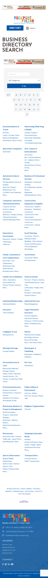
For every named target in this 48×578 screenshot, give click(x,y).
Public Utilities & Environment (31, 388)
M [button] (39, 100)
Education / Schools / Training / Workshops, (13, 240)
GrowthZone (26, 576)
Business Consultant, (10, 390)
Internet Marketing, (9, 220)
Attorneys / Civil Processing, (34, 321)
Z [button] (27, 114)
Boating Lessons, (8, 271)
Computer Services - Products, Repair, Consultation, (10, 209)
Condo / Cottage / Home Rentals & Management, (11, 136)
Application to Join (8, 550)
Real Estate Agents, (9, 412)
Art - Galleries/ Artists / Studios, (32, 161)
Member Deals (7, 553)
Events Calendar (26, 489)
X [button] (33, 109)
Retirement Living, (9, 266)
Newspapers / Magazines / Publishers (33, 355)
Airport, (14, 140)
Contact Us (38, 491)
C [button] (25, 95)
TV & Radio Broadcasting (33, 143)
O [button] (21, 104)
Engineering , (29, 192)
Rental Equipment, (31, 195)
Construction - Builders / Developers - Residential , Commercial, (33, 209)
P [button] (25, 104)
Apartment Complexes (12, 149)
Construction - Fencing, (32, 225)
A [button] (16, 95)
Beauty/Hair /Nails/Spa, (11, 368)
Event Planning (31, 233)
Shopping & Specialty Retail (33, 434)
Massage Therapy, (9, 371)
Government (30, 254)
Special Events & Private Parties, (33, 166)
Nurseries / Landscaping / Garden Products (33, 294)
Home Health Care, (9, 282)
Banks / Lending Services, (33, 323)
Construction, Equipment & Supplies (34, 202)
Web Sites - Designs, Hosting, (12, 214)
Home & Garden (31, 277)
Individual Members (9, 304)
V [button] (24, 109)
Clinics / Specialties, (9, 280)
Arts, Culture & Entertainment (31, 150)
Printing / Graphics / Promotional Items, (31, 134)
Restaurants (8, 433)
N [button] (16, 104)
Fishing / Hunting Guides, (11, 469)
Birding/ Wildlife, (8, 458)
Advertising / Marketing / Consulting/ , (33, 139)
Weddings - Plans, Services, (34, 241)
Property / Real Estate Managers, (10, 416)
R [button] (34, 104)
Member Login (7, 544)
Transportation (31, 455)
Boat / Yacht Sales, (31, 342)
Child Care (6, 244)
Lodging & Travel (10, 332)
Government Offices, (31, 258)
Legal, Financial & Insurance (32, 311)
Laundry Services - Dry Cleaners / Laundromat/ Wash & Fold (13, 378)
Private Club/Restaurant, (33, 244)
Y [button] (38, 109)
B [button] (20, 95)
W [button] (29, 109)
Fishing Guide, (7, 461)
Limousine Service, (31, 458)
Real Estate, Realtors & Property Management (12, 407)
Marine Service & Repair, (33, 335)
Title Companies (8, 313)
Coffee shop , (7, 439)
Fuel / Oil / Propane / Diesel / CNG (34, 397)
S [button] (38, 104)
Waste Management (31, 304)
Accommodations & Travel (11, 128)
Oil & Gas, (28, 393)
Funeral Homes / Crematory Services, (12, 394)
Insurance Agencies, (31, 316)
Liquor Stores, (16, 439)
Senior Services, (8, 268)
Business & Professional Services (35, 177)
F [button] (37, 95)
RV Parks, (6, 133)
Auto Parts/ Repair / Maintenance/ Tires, (9, 188)
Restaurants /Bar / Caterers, (12, 436)
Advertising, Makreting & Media (34, 128)
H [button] (19, 100)
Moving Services (8, 335)
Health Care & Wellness (12, 277)
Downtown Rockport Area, (34, 442)
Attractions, (29, 155)
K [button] (30, 100)
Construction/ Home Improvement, (31, 216)
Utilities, (34, 393)
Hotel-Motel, (7, 140)
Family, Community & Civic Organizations (11, 256)
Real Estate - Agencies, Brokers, (10, 421)
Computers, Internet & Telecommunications (12, 202)
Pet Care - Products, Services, (35, 280)
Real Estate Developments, (12, 425)
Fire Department (30, 260)
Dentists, (18, 285)
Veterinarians (29, 365)
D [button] (29, 95)
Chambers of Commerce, (11, 398)
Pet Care (28, 362)
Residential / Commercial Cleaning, (33, 183)
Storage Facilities (8, 351)
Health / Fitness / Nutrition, (12, 374)
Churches (28, 409)
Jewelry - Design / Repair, (33, 445)
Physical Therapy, (9, 285)
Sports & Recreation (11, 455)
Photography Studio (10, 400)
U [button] (20, 109)
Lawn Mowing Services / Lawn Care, (34, 284)
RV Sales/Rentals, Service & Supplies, (12, 183)
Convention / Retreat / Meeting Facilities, (32, 237)
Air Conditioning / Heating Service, (33, 188)
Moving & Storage (10, 348)
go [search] (25, 86)
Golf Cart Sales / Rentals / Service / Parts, (11, 465)
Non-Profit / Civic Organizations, (9, 262)
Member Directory (8, 547)
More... (20, 140)
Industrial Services (32, 301)
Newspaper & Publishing (30, 349)
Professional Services (12, 387)
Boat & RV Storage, (31, 340)
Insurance (7, 309)
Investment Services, (31, 318)
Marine (27, 332)
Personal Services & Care (11, 363)
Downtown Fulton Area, (32, 447)
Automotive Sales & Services (11, 177)
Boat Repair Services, (32, 337)
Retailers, (28, 439)
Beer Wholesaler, (8, 442)
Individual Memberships (13, 301)
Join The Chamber (25, 494)
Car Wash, (6, 192)
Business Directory (13, 489)
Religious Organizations (34, 406)
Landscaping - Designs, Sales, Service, (34, 289)
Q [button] (29, 104)
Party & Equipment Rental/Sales (31, 248)
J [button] (26, 100)
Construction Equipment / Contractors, (33, 221)
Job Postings (29, 491)
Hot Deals (36, 489)
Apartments (7, 152)
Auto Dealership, (15, 192)
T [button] (16, 109)
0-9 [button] (8, 95)
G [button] (14, 100)
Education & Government (8, 234)
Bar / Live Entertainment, (33, 157)
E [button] (33, 95)
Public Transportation (32, 461)
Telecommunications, (10, 217)
